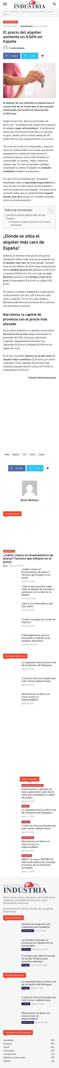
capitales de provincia (42, 330)
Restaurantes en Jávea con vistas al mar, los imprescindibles (36, 696)
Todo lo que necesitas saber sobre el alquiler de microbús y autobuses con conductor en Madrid (38, 590)
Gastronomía (27, 837)
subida (41, 454)
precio (32, 454)
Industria (26, 949)
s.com (11, 124)
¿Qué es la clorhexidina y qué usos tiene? (37, 605)
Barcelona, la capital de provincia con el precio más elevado (30, 223)
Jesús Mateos (17, 48)
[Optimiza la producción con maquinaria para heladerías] (11, 929)
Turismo (25, 822)
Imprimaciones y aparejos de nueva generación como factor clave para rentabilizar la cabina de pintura (38, 793)
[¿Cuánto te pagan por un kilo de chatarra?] (11, 624)
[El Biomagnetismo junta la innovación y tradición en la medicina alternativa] (11, 640)
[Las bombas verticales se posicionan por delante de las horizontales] (11, 945)
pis (4, 124)
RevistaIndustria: (12, 908)
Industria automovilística (32, 785)
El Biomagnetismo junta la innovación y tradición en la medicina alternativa (36, 638)
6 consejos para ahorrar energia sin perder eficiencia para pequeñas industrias (38, 958)
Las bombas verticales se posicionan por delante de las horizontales (37, 942)
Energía (25, 806)
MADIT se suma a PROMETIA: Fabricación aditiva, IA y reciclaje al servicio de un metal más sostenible (38, 863)
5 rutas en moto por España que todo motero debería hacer (39, 680)
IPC (24, 454)
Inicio (5, 12)
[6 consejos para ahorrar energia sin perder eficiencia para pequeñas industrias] (11, 960)
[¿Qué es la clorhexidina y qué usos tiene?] (11, 608)
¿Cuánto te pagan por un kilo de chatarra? (39, 621)
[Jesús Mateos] (6, 48)
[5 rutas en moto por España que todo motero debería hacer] (11, 683)
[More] (42, 56)
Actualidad (26, 855)
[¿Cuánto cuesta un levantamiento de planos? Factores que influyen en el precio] (29, 533)
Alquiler (16, 454)
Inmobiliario (14, 12)
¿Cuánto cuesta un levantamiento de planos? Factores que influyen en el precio (28, 558)
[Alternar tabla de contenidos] (49, 210)
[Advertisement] (29, 417)
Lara (5, 566)
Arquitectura (9, 551)
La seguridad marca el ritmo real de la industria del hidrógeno (39, 664)
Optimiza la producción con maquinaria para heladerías (36, 925)
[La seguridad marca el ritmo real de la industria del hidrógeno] (11, 667)
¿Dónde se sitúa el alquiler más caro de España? (25, 217)
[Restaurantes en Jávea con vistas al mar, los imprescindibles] (11, 699)
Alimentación (27, 931)
